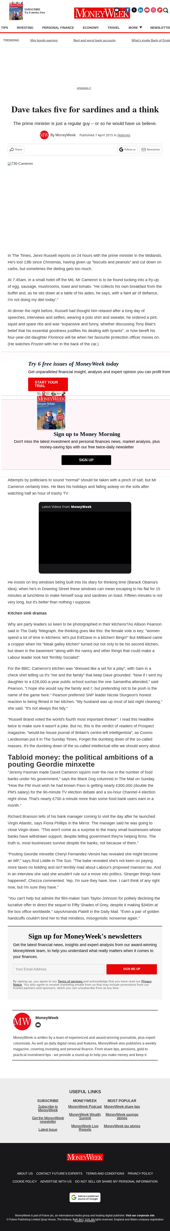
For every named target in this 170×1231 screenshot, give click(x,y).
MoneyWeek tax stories (122, 1130)
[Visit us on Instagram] (153, 10)
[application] (85, 538)
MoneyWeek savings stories (122, 1120)
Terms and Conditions (105, 1178)
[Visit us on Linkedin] (140, 10)
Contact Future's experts (59, 1178)
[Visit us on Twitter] (134, 10)
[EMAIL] (39, 1025)
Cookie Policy (25, 1186)
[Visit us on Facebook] (127, 10)
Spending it (84, 88)
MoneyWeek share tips (122, 1111)
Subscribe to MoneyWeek (48, 1112)
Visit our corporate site (140, 1219)
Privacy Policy (140, 1178)
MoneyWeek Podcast (85, 1111)
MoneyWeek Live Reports (85, 1132)
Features (124, 135)
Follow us (130, 149)
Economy (91, 27)
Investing (25, 27)
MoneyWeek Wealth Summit (85, 1120)
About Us (25, 1178)
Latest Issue (48, 1134)
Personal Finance (58, 27)
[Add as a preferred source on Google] (85, 1202)
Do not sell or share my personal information (116, 1186)
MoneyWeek (65, 135)
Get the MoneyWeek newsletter (48, 1124)
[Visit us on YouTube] (147, 10)
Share (18, 149)
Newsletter (153, 149)
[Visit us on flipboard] (159, 10)
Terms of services (70, 981)
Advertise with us (55, 1186)
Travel (114, 27)
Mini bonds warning (44, 40)
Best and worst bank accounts (94, 40)
